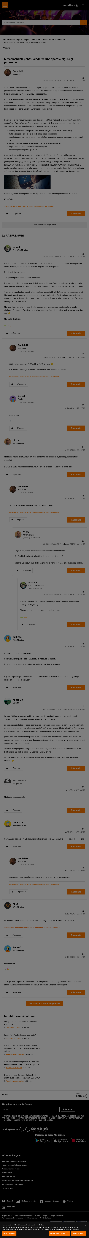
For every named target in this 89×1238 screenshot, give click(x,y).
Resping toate (78, 1233)
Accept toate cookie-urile (59, 1233)
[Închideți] (85, 1225)
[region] (44, 1230)
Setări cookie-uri (9, 1233)
